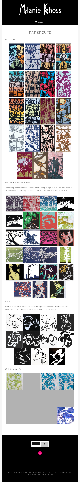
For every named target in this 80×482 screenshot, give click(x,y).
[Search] (44, 444)
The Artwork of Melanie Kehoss (37, 472)
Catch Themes (47, 474)
